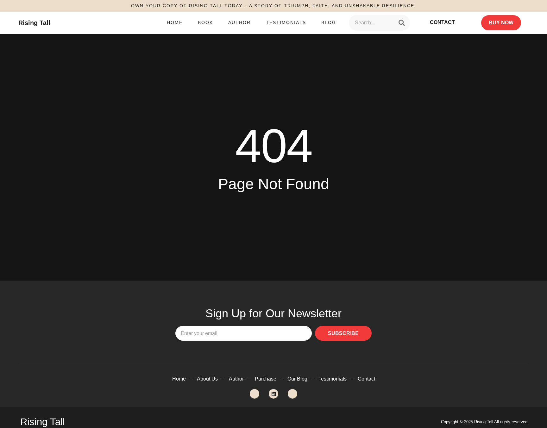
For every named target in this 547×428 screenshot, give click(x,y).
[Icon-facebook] (292, 394)
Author (239, 22)
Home (175, 22)
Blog (328, 22)
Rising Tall (34, 22)
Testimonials (286, 22)
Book (205, 22)
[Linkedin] (273, 394)
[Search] (402, 22)
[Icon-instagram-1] (254, 394)
